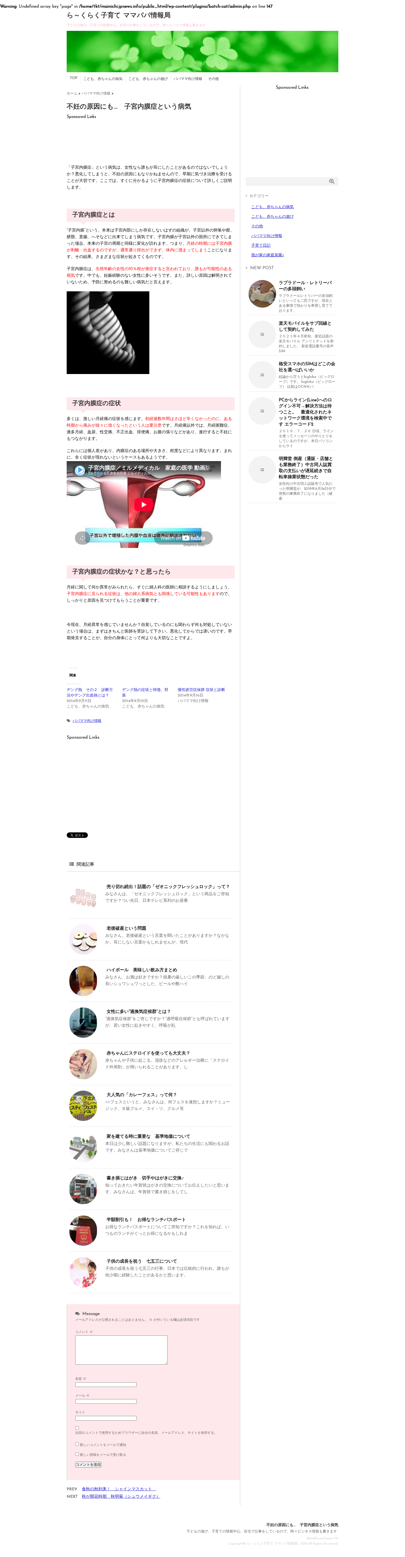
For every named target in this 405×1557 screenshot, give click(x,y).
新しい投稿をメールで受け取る (103, 1455)
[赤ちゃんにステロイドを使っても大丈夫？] (83, 1077)
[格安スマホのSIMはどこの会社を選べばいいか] (262, 386)
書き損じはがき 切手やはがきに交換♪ (145, 1178)
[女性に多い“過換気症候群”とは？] (83, 1036)
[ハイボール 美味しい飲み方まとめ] (83, 994)
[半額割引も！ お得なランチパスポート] (83, 1244)
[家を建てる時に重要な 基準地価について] (83, 1160)
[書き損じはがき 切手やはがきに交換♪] (83, 1202)
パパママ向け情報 (188, 79)
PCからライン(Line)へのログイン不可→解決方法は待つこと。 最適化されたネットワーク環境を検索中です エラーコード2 (305, 412)
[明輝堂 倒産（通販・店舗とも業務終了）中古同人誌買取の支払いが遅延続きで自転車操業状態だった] (262, 481)
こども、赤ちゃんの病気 (103, 79)
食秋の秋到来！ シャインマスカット (119, 1489)
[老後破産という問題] (83, 952)
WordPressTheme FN (322, 1538)
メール (82, 1395)
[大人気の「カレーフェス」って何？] (83, 1119)
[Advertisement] (151, 140)
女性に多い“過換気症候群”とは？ (139, 1012)
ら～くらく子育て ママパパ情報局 (119, 15)
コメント (84, 1332)
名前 (80, 1379)
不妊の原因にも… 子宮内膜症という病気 (302, 1525)
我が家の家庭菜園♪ (267, 255)
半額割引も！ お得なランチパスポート (146, 1220)
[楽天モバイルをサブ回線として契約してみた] (262, 346)
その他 (213, 79)
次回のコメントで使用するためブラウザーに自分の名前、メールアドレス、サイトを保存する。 (146, 1433)
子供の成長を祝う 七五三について (142, 1261)
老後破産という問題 (126, 928)
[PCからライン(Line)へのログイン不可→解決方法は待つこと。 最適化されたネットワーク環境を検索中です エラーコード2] (262, 423)
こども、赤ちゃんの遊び (148, 79)
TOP (73, 78)
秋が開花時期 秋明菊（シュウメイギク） (121, 1497)
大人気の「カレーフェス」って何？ (142, 1095)
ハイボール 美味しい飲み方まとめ (142, 970)
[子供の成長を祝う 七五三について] (83, 1285)
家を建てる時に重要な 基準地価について (148, 1136)
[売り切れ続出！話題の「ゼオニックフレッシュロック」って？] (83, 911)
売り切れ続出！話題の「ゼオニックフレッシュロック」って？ (168, 887)
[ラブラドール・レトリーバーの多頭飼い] (262, 305)
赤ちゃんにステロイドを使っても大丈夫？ (148, 1053)
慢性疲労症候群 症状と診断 (201, 690)
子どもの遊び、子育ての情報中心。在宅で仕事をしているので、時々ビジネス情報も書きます (262, 1531)
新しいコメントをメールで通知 (103, 1445)
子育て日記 (261, 246)
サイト (80, 1412)
